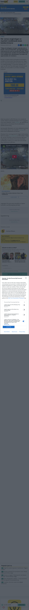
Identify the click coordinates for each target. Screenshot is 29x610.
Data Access (14, 331)
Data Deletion (7, 331)
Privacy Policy (22, 331)
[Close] (26, 278)
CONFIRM (8, 326)
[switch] (24, 305)
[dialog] (14, 305)
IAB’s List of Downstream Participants (16, 298)
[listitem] (14, 302)
